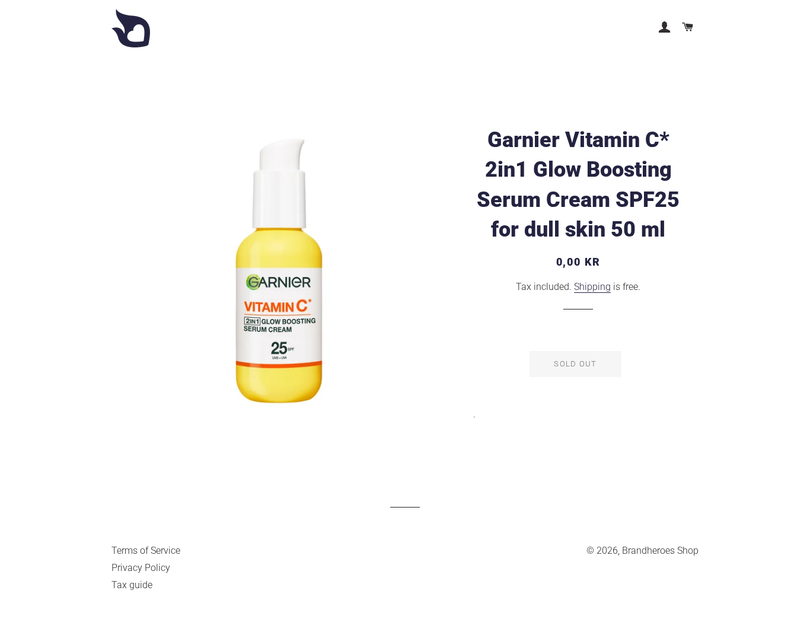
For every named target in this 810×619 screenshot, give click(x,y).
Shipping (592, 286)
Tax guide (131, 585)
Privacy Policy (140, 567)
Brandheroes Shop (660, 550)
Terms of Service (145, 550)
